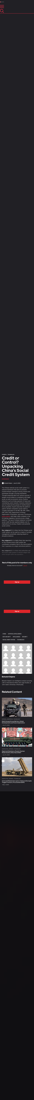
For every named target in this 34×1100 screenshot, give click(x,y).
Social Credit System (9, 639)
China (4, 633)
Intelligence (16, 636)
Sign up (17, 582)
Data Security (7, 636)
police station (6, 516)
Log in (25, 565)
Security (24, 636)
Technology (11, 454)
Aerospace (10, 719)
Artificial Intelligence (14, 633)
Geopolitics (5, 749)
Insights (4, 454)
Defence (4, 719)
